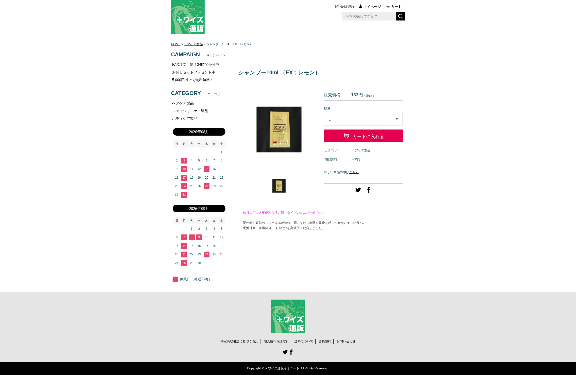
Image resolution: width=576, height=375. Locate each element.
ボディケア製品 (184, 118)
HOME (175, 44)
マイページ (372, 7)
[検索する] (400, 16)
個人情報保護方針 (276, 341)
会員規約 (325, 341)
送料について (303, 341)
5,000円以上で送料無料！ (193, 80)
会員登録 (347, 7)
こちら (354, 172)
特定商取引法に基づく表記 (239, 341)
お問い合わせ (346, 341)
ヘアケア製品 (193, 44)
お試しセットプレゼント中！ (195, 72)
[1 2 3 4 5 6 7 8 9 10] (363, 119)
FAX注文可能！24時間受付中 (195, 64)
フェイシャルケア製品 (190, 111)
